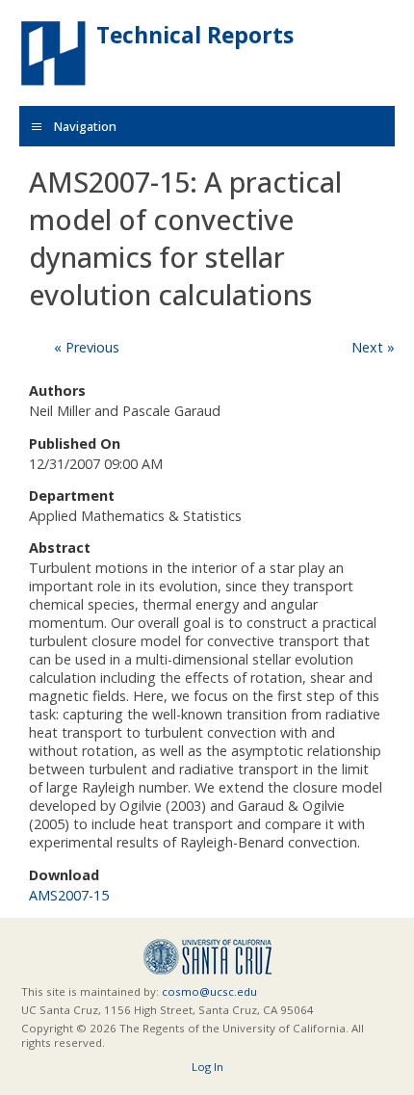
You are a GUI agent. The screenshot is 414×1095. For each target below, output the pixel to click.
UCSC (207, 957)
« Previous (86, 347)
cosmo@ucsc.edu (209, 991)
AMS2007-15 (69, 895)
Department (72, 495)
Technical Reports (195, 34)
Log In (207, 1066)
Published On (74, 443)
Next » (373, 347)
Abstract (60, 547)
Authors (57, 390)
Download (64, 875)
